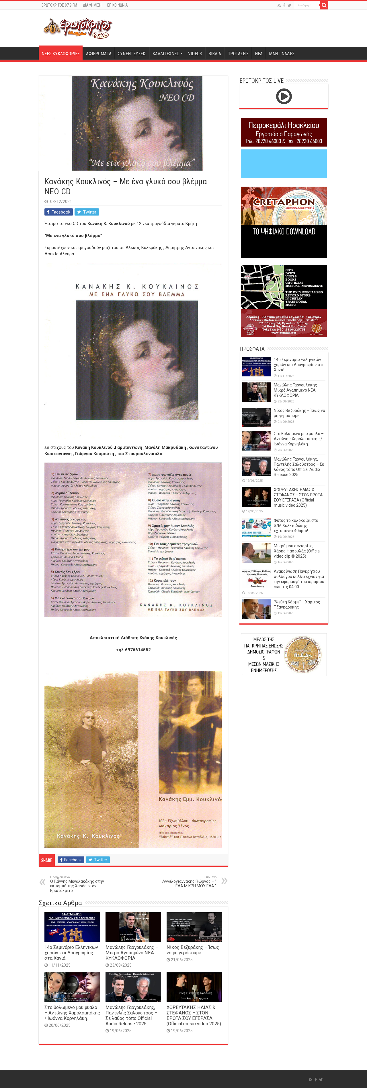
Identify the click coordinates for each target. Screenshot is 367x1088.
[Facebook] (284, 5)
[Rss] (279, 5)
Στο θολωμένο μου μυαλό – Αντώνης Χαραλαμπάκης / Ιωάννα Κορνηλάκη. (72, 1013)
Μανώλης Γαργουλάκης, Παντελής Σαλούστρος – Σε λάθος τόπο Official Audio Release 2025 (131, 1015)
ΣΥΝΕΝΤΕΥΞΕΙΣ (132, 53)
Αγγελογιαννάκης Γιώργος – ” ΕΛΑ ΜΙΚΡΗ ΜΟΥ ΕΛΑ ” (189, 881)
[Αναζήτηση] (324, 5)
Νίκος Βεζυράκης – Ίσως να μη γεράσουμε (193, 950)
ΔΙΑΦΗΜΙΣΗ (92, 5)
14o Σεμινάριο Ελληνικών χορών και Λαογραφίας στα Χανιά (71, 953)
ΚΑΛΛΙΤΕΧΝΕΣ (166, 53)
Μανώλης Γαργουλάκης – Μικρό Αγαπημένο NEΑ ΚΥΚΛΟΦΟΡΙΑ (132, 953)
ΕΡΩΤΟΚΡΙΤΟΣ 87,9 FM (59, 5)
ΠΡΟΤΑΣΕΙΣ (238, 53)
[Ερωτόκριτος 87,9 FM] (78, 27)
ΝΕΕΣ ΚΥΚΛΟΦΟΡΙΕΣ (61, 53)
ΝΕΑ (259, 53)
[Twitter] (289, 5)
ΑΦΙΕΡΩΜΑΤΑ (99, 53)
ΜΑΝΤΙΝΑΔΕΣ (281, 53)
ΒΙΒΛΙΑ (214, 53)
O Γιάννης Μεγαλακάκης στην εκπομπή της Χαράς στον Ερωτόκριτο (77, 884)
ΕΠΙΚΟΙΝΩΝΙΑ (117, 5)
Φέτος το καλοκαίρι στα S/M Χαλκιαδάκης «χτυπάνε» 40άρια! (296, 525)
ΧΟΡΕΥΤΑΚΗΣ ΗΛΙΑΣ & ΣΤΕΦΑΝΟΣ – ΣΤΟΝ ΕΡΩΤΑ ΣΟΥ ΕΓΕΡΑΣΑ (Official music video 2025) (194, 1015)
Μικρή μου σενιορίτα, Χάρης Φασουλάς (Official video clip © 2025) (297, 551)
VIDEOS (195, 53)
